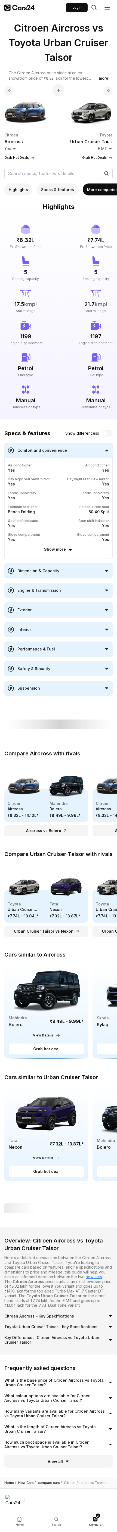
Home (10, 1483)
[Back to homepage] (19, 7)
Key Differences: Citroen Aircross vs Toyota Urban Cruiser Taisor (51, 1340)
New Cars (27, 1483)
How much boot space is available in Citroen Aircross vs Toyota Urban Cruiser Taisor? (47, 1444)
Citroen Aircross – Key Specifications (39, 1316)
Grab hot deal (46, 1049)
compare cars (50, 1483)
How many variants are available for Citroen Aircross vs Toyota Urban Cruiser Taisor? (54, 1413)
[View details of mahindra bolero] (46, 1011)
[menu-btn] (107, 7)
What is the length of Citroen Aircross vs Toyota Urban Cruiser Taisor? (50, 1429)
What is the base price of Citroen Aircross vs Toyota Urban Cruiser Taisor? (54, 1382)
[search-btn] (94, 7)
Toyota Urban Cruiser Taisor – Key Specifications (50, 1326)
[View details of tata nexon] (46, 1133)
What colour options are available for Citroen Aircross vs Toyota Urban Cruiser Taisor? (47, 1398)
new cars (94, 1276)
